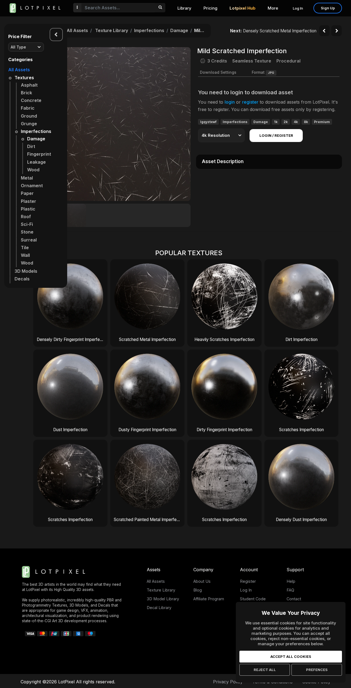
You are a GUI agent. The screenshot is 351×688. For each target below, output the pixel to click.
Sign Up (328, 8)
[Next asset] (336, 30)
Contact (294, 598)
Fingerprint (39, 154)
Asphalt (29, 85)
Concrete (31, 100)
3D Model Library (163, 598)
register (250, 102)
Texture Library (111, 30)
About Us (202, 581)
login (230, 102)
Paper (27, 193)
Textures (24, 77)
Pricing (210, 8)
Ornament (32, 185)
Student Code (253, 598)
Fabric (28, 108)
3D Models (26, 271)
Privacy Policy (228, 681)
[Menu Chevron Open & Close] (56, 34)
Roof (26, 216)
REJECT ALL (265, 669)
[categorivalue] (160, 7)
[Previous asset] (324, 30)
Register (248, 581)
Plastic (28, 209)
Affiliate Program (208, 598)
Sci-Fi (27, 224)
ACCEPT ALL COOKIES (290, 656)
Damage (36, 138)
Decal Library (159, 607)
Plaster (28, 201)
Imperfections (36, 131)
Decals (22, 279)
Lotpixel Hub (243, 8)
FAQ (290, 590)
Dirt (31, 146)
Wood (33, 169)
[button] (183, 124)
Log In (298, 8)
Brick (26, 92)
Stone (27, 232)
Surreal (29, 240)
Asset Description (223, 161)
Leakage (36, 162)
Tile (25, 247)
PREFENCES (317, 669)
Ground (29, 116)
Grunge (29, 123)
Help (291, 581)
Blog (197, 590)
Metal (27, 178)
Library (184, 8)
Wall (25, 255)
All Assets (19, 69)
